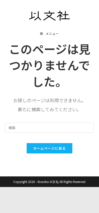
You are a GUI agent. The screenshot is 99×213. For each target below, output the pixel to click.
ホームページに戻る (49, 148)
